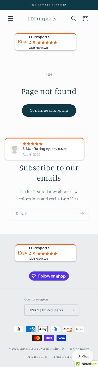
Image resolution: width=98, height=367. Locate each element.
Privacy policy (37, 356)
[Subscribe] (82, 214)
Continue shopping (49, 110)
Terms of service (63, 356)
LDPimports (28, 349)
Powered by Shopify (50, 349)
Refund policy (79, 349)
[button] (10, 18)
